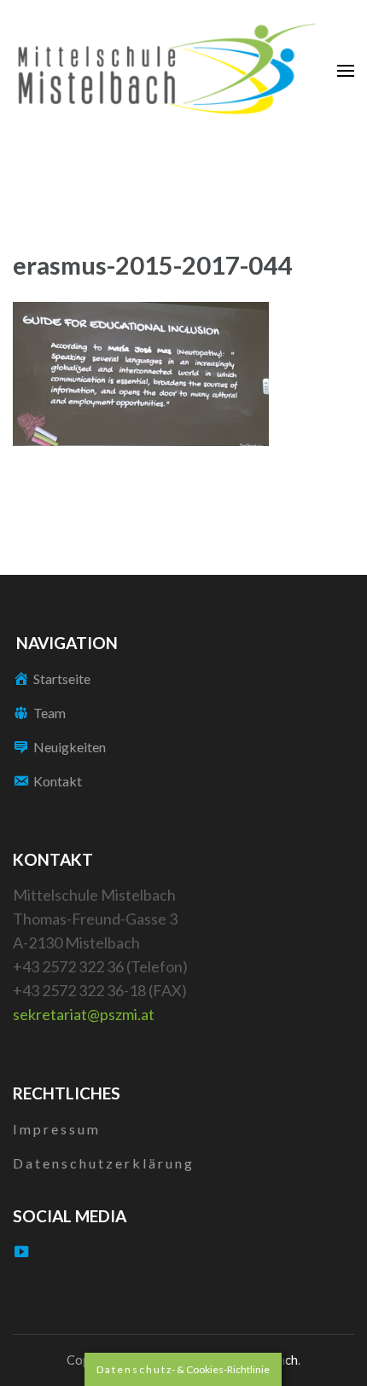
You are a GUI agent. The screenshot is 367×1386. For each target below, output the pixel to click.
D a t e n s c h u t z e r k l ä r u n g (102, 1163)
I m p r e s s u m (55, 1129)
